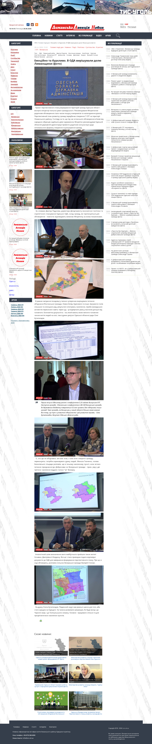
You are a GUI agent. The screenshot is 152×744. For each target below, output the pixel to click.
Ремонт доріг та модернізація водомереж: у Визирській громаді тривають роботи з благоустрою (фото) (121, 83)
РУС (121, 24)
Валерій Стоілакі (92, 55)
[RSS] (37, 24)
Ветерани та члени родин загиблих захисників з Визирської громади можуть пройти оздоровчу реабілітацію (122, 112)
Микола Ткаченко (39, 57)
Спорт (13, 70)
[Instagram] (32, 24)
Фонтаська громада (74, 53)
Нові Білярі (85, 53)
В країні (14, 99)
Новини (49, 35)
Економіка (15, 52)
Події (13, 55)
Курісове (93, 53)
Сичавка (69, 55)
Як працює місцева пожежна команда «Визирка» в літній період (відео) (123, 93)
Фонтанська (16, 131)
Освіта (13, 64)
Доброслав (61, 55)
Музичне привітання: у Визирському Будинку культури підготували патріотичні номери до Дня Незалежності (123, 139)
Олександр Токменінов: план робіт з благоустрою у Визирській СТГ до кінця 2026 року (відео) (122, 58)
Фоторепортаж (17, 87)
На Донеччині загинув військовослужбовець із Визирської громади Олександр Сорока (122, 252)
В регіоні (14, 96)
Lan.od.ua (126, 728)
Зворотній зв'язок (16, 25)
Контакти (52, 727)
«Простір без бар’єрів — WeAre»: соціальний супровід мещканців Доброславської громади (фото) (121, 233)
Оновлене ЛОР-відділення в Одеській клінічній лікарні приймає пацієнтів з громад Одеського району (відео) (123, 176)
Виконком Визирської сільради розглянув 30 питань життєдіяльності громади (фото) (123, 67)
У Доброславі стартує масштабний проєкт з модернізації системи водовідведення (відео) (122, 149)
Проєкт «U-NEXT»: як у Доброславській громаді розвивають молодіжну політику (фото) (123, 270)
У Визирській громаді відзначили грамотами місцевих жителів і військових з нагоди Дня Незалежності (121, 101)
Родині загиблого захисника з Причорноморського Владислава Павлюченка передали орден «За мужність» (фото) (121, 185)
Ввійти (123, 27)
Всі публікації (85, 35)
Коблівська (15, 122)
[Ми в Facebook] (28, 24)
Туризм (13, 78)
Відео (99, 35)
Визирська (15, 117)
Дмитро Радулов (62, 53)
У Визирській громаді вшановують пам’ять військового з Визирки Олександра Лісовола (122, 204)
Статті (59, 35)
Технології (15, 61)
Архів (108, 35)
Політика (14, 49)
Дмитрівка (76, 55)
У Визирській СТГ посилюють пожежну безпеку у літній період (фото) (121, 129)
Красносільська (17, 120)
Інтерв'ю (70, 35)
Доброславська (17, 128)
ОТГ (12, 114)
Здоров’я (14, 84)
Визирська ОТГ (52, 55)
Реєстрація (132, 27)
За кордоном (16, 90)
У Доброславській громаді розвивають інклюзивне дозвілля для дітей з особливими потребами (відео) (123, 261)
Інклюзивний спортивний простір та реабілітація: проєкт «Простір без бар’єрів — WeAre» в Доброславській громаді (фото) (122, 214)
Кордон (83, 55)
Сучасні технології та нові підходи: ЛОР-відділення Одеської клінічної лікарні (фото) (122, 195)
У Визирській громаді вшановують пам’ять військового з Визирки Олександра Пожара (122, 167)
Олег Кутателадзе (40, 55)
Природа (14, 76)
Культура (14, 73)
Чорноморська (17, 134)
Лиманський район (49, 53)
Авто (12, 67)
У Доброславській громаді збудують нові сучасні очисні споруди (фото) (122, 121)
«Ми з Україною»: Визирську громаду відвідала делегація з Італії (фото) (123, 50)
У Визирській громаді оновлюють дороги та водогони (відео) (121, 75)
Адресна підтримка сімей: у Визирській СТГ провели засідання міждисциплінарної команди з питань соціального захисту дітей (123, 242)
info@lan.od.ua (28, 738)
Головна (36, 35)
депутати (49, 57)
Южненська (15, 125)
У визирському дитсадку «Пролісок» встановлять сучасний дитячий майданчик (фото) (122, 224)
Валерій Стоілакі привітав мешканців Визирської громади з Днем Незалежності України (123, 158)
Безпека (14, 81)
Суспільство (15, 58)
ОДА (40, 53)
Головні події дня (56, 47)
